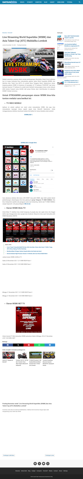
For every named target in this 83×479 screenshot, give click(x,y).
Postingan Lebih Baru (8, 455)
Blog (45, 2)
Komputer (38, 2)
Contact (56, 471)
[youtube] (43, 463)
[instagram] (47, 463)
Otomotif (30, 2)
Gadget (52, 2)
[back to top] (79, 475)
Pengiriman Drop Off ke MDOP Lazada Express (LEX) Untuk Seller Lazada (72, 72)
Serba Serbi (60, 2)
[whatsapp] (39, 345)
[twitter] (18, 345)
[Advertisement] (41, 18)
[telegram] (50, 345)
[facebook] (7, 345)
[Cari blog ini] (80, 2)
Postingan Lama (50, 455)
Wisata (22, 2)
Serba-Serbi (24, 471)
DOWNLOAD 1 (28, 114)
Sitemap (65, 471)
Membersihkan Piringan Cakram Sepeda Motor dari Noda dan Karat (24, 251)
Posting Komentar (21, 45)
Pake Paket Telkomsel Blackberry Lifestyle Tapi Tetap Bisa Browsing (72, 54)
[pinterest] (29, 345)
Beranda (17, 471)
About (60, 471)
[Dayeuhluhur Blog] (9, 2)
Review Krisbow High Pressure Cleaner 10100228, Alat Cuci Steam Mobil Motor (27, 253)
